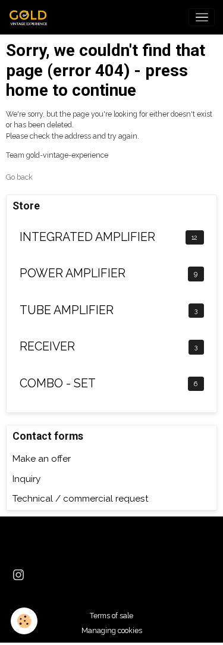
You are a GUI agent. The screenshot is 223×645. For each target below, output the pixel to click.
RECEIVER (47, 346)
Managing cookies (111, 630)
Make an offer (41, 458)
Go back (19, 177)
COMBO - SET (58, 383)
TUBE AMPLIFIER (67, 310)
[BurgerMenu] (202, 17)
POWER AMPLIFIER (72, 273)
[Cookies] (24, 621)
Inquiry (26, 479)
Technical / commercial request (80, 498)
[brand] (31, 17)
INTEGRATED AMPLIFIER (87, 237)
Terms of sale (111, 615)
